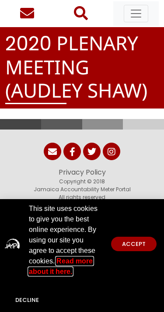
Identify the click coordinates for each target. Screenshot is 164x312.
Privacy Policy (82, 172)
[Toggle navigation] (136, 13)
